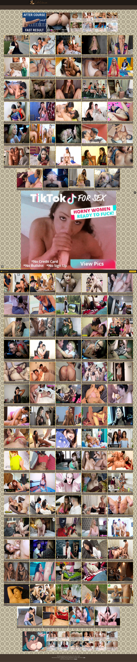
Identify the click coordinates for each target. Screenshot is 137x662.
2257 (84, 657)
